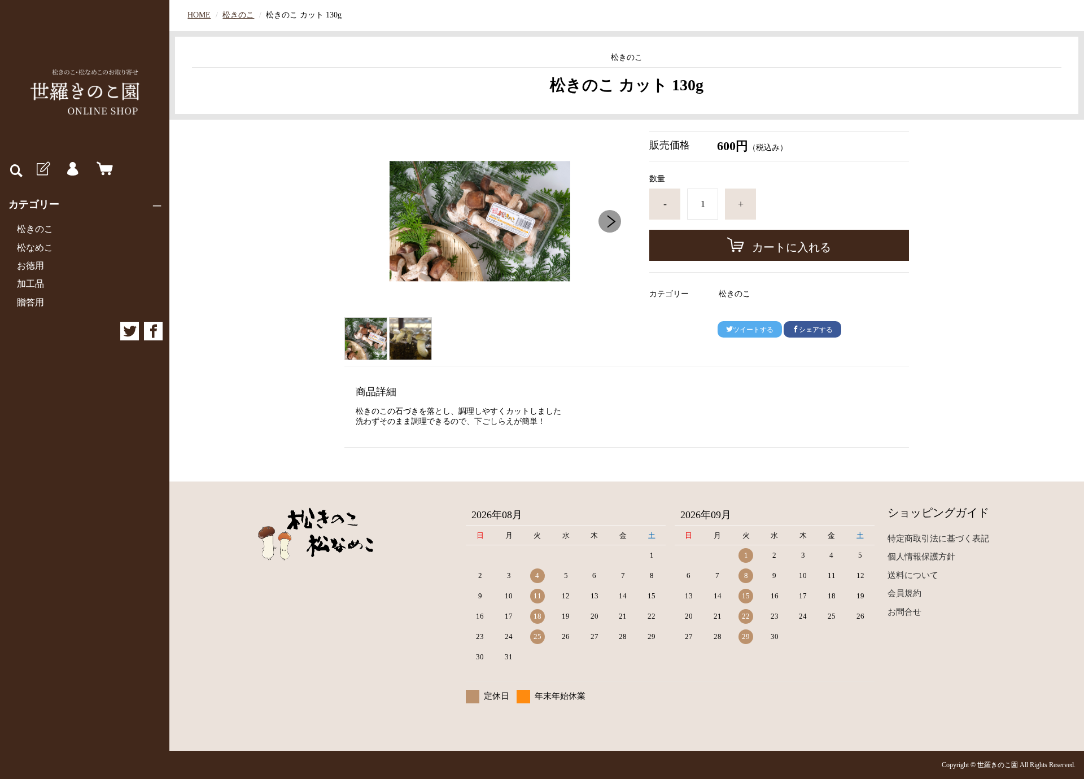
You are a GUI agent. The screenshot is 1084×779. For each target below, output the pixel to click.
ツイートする (753, 330)
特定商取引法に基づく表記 (938, 538)
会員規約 (904, 593)
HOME (199, 15)
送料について (913, 575)
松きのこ (35, 229)
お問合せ (904, 611)
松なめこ (35, 247)
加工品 (30, 283)
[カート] (102, 169)
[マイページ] (72, 169)
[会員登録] (42, 169)
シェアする (816, 330)
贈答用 (30, 302)
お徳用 (30, 265)
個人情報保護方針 (921, 556)
